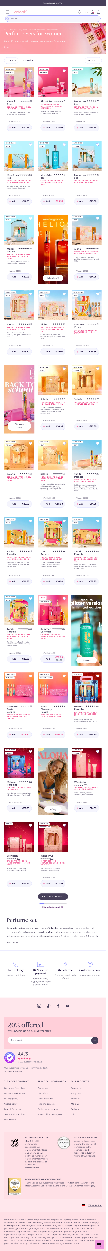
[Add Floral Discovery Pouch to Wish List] (64, 676)
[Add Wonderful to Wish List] (98, 751)
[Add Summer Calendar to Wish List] (64, 598)
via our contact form (90, 975)
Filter (13, 60)
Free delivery (16, 970)
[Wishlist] (86, 12)
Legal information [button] (13, 1109)
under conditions (16, 975)
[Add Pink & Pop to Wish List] (64, 70)
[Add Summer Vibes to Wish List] (98, 294)
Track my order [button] (45, 1099)
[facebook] (58, 1006)
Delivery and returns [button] (48, 1109)
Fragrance (23, 30)
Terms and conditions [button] (14, 1114)
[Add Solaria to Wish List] (64, 368)
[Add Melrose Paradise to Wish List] (98, 676)
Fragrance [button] (76, 1088)
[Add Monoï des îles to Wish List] (30, 144)
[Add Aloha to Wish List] (98, 218)
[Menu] (7, 12)
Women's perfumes (37, 30)
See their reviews (13, 1071)
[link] (92, 12)
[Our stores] (79, 12)
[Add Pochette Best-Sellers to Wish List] (30, 676)
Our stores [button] (43, 1088)
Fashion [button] (75, 1109)
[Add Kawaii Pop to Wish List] (30, 70)
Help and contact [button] (46, 1104)
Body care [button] (76, 1094)
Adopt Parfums (10, 30)
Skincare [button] (75, 1099)
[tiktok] (48, 1006)
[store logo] (19, 12)
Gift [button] (73, 1114)
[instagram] (39, 1006)
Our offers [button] (43, 1094)
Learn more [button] (10, 1120)
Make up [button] (75, 1104)
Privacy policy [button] (11, 1099)
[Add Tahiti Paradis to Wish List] (98, 443)
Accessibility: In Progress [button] (50, 1114)
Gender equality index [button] (15, 1094)
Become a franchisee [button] (14, 1088)
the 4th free (65, 970)
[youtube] (67, 1005)
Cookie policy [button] (10, 1104)
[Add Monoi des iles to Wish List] (98, 70)
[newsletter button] (94, 1040)
